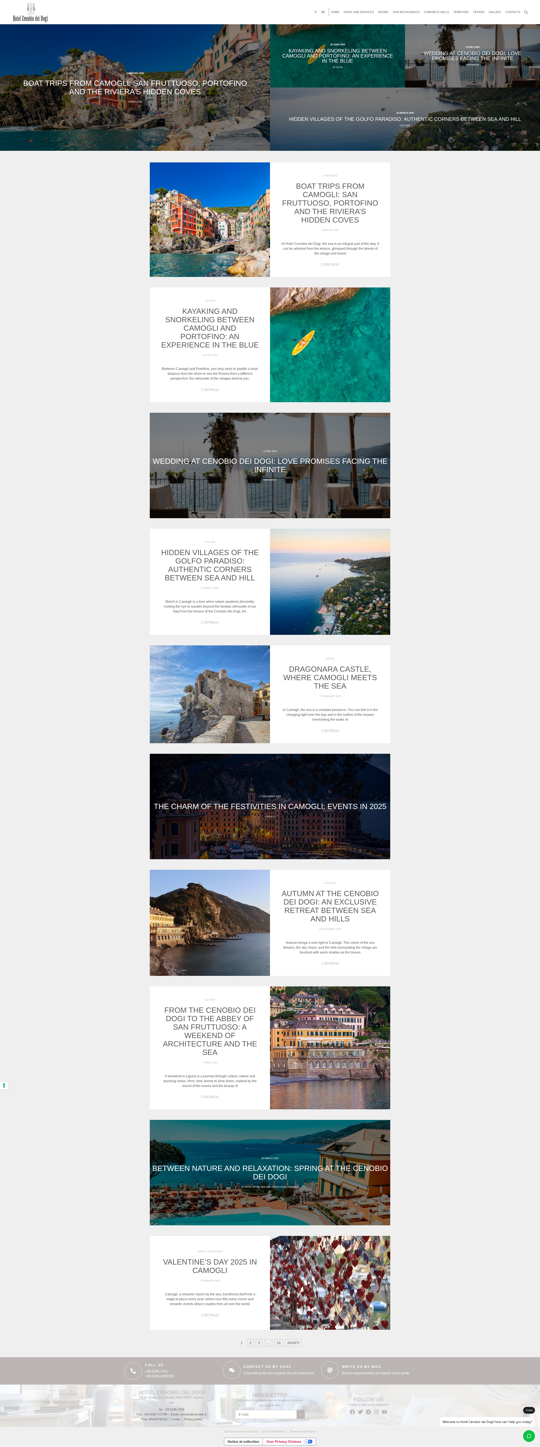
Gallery (495, 12)
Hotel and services (359, 12)
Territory (461, 12)
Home (335, 12)
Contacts (513, 12)
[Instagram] (376, 1412)
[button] (525, 12)
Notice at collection (243, 1441)
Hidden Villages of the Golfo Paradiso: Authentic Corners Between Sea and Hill (405, 119)
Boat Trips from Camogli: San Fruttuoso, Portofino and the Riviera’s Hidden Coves (135, 87)
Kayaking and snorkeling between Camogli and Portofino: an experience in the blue (337, 56)
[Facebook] (352, 1412)
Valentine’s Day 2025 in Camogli (210, 1266)
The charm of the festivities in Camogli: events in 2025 (270, 806)
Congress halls (436, 12)
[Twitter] (360, 1412)
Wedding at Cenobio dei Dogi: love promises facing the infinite (472, 55)
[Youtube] (384, 1412)
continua (330, 264)
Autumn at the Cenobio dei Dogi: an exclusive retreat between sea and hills (330, 906)
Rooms (383, 12)
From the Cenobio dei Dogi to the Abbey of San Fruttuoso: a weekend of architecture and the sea (210, 1031)
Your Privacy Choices (283, 1441)
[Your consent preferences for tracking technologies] (4, 1085)
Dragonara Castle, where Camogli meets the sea (330, 677)
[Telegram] (368, 1412)
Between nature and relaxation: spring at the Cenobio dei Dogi (270, 1172)
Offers (479, 12)
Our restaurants (406, 12)
